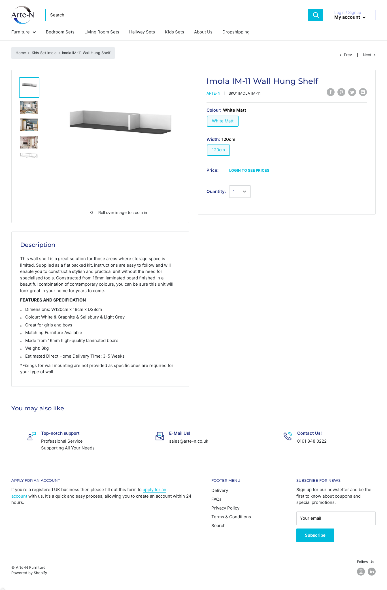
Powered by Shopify (29, 572)
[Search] (316, 15)
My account (347, 17)
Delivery (219, 490)
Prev (348, 54)
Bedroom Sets (60, 32)
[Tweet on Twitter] (352, 92)
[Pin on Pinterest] (341, 92)
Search (218, 525)
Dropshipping (236, 32)
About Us (203, 32)
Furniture (20, 32)
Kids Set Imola (44, 52)
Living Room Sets (101, 32)
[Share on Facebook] (331, 92)
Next (367, 54)
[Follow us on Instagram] (361, 572)
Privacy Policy (225, 508)
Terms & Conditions (231, 516)
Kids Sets (174, 32)
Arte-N (213, 93)
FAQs (216, 499)
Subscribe (315, 535)
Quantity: (216, 191)
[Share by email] (363, 92)
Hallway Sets (142, 32)
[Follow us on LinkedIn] (372, 572)
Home (21, 52)
